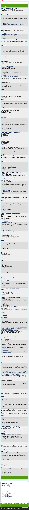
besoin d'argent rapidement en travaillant (19, 372)
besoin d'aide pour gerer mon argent (10, 371)
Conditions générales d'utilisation (12, 503)
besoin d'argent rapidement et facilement (21, 371)
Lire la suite (2, 31)
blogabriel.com (4, 33)
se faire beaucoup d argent (5, 485)
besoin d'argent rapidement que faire (7, 372)
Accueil (2, 503)
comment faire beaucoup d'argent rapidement (19, 327)
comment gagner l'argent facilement (7, 498)
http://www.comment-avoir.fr (6, 190)
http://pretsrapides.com (5, 370)
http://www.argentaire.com (6, 305)
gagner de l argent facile (18, 316)
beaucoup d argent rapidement (6, 493)
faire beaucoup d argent (5, 484)
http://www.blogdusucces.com (6, 280)
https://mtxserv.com (5, 467)
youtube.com (4, 38)
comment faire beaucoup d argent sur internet (19, 328)
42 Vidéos (6, 6)
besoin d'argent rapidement (6, 373)
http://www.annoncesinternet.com (7, 339)
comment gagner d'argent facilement (7, 496)
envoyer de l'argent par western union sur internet (7, 328)
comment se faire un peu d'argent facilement (11, 24)
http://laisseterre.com (5, 221)
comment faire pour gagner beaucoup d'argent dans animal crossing (11, 191)
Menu (27, 0)
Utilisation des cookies (21, 503)
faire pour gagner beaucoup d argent (7, 486)
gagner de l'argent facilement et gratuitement (11, 316)
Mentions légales (5, 503)
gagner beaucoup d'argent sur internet (7, 495)
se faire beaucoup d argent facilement (7, 483)
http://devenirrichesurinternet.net (7, 230)
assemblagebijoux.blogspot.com (6, 161)
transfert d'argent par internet (8, 327)
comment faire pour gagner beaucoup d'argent (11, 192)
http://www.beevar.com (5, 451)
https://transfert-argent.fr (6, 326)
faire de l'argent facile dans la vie (6, 490)
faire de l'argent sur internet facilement (18, 351)
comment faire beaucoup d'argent (7, 329)
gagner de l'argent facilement (10, 316)
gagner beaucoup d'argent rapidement (7, 497)
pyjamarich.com (5, 315)
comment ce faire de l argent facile (7, 351)
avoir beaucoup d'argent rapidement (7, 494)
